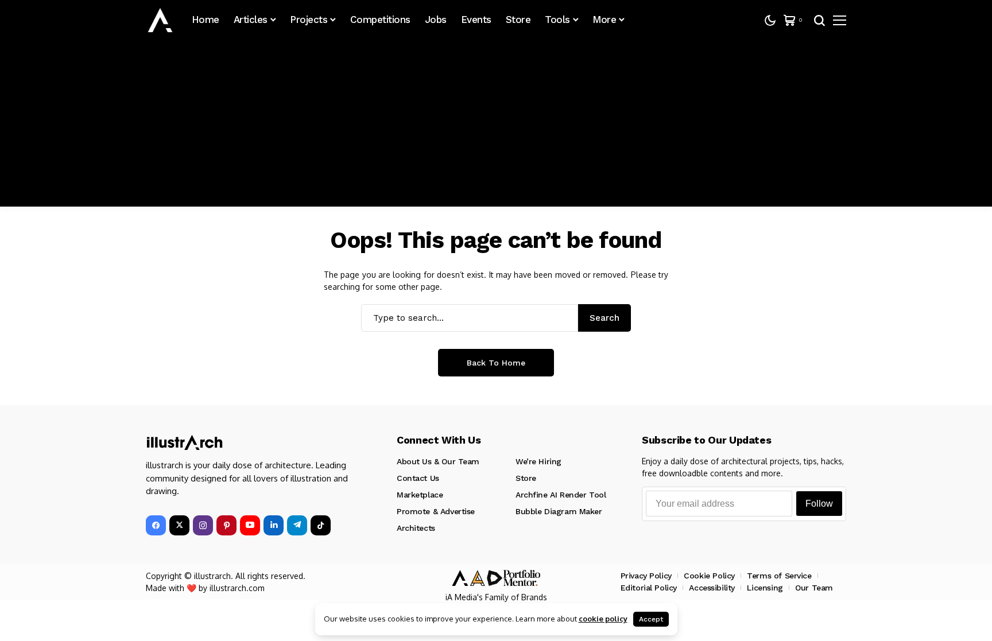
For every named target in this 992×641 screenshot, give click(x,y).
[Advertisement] (496, 126)
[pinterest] (226, 525)
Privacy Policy (646, 575)
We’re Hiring (538, 461)
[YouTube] (250, 525)
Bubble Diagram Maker (559, 511)
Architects (416, 528)
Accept (651, 619)
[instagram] (203, 525)
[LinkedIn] (274, 525)
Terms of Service (779, 575)
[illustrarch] (160, 20)
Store (526, 478)
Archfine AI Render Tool (561, 494)
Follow (819, 503)
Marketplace (420, 494)
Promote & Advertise (436, 511)
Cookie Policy (709, 575)
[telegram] (297, 525)
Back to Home (496, 362)
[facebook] (156, 525)
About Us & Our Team (438, 461)
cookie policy (603, 618)
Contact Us (418, 478)
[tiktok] (321, 525)
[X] (179, 525)
